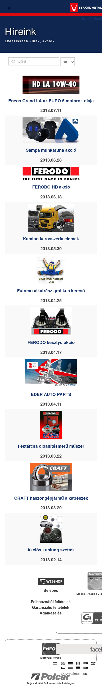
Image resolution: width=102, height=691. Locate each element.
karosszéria (54, 683)
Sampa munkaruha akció (51, 150)
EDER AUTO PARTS (51, 394)
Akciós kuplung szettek (51, 550)
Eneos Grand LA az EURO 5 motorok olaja (51, 101)
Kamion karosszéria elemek (51, 239)
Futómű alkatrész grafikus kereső (51, 291)
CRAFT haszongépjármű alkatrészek (51, 498)
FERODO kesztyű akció (51, 342)
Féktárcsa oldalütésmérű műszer (51, 446)
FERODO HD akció (51, 187)
